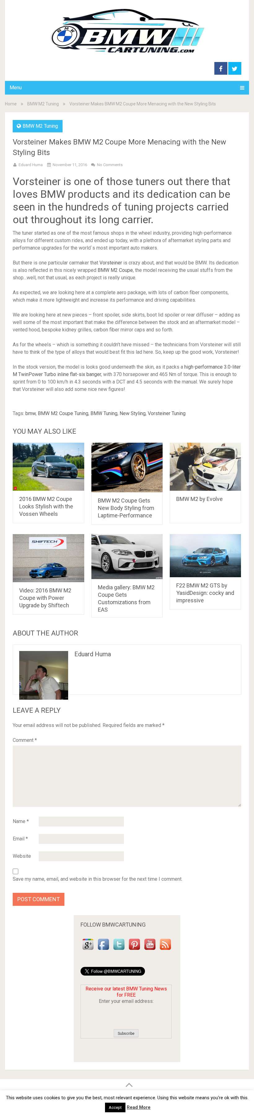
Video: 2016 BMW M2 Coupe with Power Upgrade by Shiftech (45, 598)
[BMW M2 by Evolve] (205, 466)
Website (22, 856)
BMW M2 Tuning (43, 103)
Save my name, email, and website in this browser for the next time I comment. (97, 879)
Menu (16, 88)
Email (20, 839)
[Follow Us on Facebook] (103, 950)
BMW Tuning (103, 413)
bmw (30, 413)
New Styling (133, 413)
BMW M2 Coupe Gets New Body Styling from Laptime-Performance (126, 508)
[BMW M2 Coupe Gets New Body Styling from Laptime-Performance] (127, 467)
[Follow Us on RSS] (165, 950)
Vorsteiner (110, 263)
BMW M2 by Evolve (199, 499)
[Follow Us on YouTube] (149, 950)
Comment (25, 740)
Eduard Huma (31, 164)
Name (21, 821)
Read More (139, 1107)
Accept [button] (115, 1107)
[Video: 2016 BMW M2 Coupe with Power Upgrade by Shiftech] (48, 558)
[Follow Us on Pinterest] (134, 950)
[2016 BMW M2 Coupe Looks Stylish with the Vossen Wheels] (48, 466)
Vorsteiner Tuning (167, 413)
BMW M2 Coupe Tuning (63, 413)
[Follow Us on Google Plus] (88, 950)
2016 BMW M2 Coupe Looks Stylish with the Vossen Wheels (46, 506)
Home (11, 103)
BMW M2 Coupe (115, 270)
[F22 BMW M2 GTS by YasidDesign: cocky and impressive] (205, 555)
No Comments (110, 164)
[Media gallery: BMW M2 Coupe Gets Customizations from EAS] (127, 556)
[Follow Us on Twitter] (119, 950)
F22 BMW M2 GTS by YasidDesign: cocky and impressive (205, 593)
